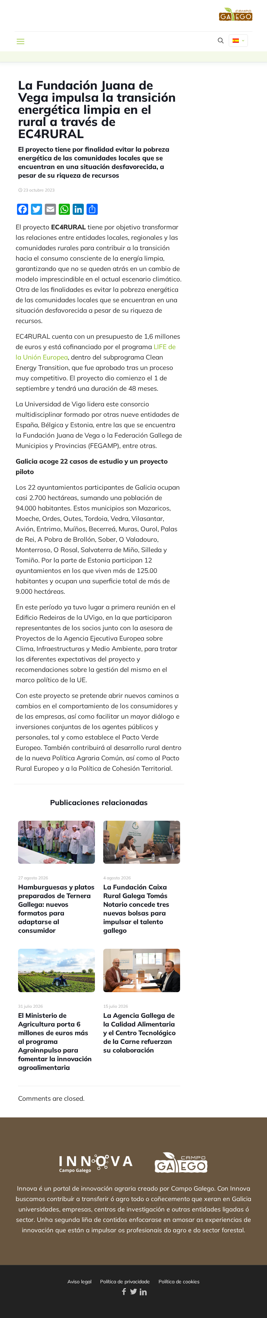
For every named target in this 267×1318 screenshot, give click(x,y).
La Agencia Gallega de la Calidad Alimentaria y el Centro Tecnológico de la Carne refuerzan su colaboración (139, 1032)
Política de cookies (179, 1281)
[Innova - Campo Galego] (61, 15)
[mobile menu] (20, 41)
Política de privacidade (125, 1281)
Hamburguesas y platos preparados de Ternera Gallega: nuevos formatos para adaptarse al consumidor (56, 909)
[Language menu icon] (238, 40)
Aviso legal (79, 1281)
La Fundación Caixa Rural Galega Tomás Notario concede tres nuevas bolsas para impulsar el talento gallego (136, 909)
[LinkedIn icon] (143, 1291)
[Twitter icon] (133, 1291)
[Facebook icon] (124, 1291)
